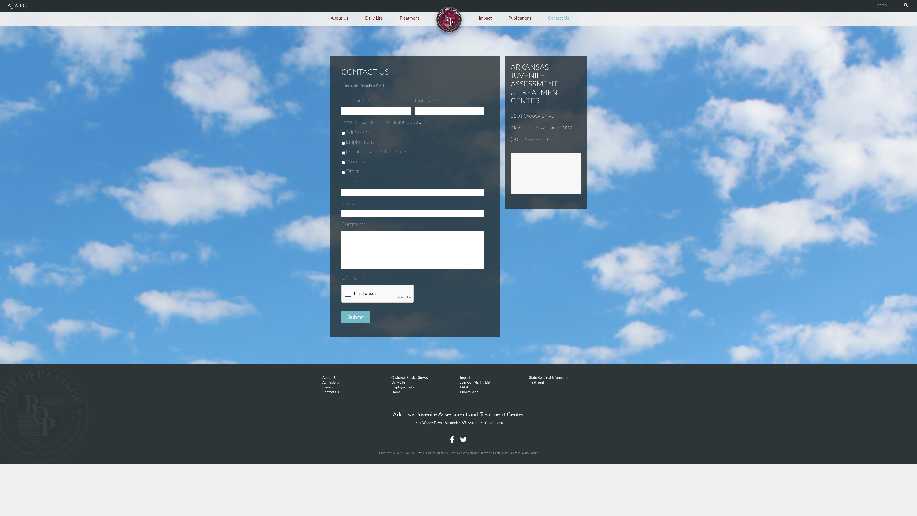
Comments (353, 224)
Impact (485, 18)
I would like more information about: (383, 121)
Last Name (428, 100)
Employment (360, 142)
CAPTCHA (353, 277)
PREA (464, 387)
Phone (348, 203)
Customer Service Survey (409, 378)
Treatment (409, 18)
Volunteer (357, 161)
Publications (519, 18)
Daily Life (374, 18)
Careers (327, 387)
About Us (339, 18)
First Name (355, 100)
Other (352, 171)
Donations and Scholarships (376, 151)
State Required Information (549, 378)
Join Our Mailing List (475, 382)
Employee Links (402, 387)
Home (395, 392)
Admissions (358, 132)
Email (349, 182)
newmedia (531, 453)
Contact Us (558, 18)
